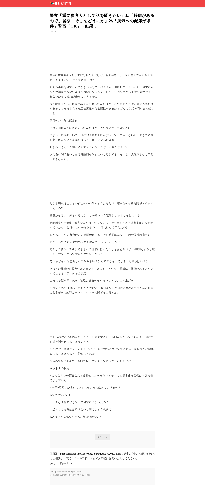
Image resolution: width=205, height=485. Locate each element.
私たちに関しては (56, 475)
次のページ (103, 437)
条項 (74, 475)
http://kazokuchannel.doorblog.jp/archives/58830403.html (90, 453)
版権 (88, 475)
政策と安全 (67, 475)
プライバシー (81, 475)
